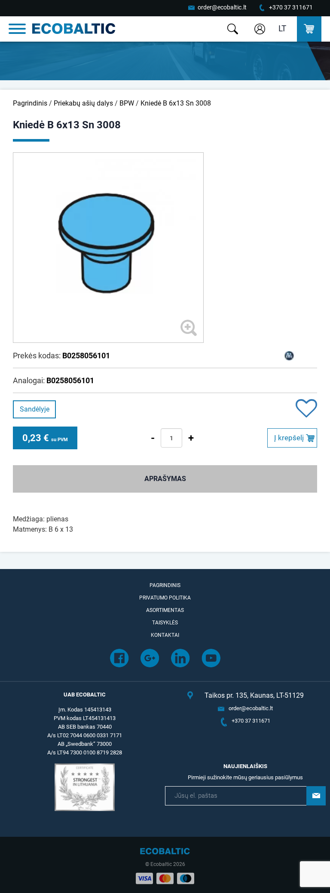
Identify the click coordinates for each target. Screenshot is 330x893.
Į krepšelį (289, 437)
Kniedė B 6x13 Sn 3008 (176, 103)
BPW (126, 103)
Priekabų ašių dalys (83, 103)
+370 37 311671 (291, 7)
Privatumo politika (165, 598)
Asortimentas (165, 610)
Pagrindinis (30, 103)
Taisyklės (165, 623)
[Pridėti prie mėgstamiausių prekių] (306, 409)
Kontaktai (165, 635)
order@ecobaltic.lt (222, 7)
